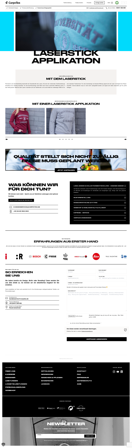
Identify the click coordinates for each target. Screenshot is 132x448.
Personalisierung (15, 387)
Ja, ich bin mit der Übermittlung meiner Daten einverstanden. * (85, 323)
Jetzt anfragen (66, 170)
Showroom (47, 380)
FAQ (79, 374)
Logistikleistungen (16, 384)
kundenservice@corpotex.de (26, 207)
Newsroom (47, 374)
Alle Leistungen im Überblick (21, 200)
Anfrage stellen (99, 2)
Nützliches (47, 371)
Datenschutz (84, 380)
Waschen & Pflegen (51, 377)
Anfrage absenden (96, 339)
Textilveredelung (67, 2)
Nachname (103, 270)
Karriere (10, 374)
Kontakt (81, 371)
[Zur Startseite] (12, 2)
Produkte (89, 2)
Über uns (10, 371)
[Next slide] (125, 139)
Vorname (71, 270)
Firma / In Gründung (75, 282)
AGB (79, 384)
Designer (10, 377)
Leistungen (11, 380)
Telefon (102, 276)
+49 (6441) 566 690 (21, 211)
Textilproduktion (79, 2)
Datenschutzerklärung (87, 331)
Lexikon (45, 384)
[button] (3, 444)
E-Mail (70, 276)
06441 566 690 (121, 8)
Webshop (10, 390)
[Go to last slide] (6, 139)
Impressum (83, 377)
